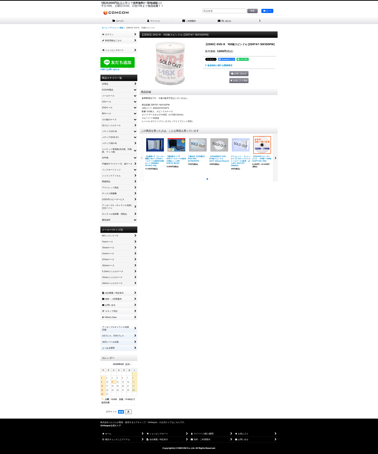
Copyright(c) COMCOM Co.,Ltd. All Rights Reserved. (189, 448)
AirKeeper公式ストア (110, 425)
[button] (260, 21)
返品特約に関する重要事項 (219, 65)
